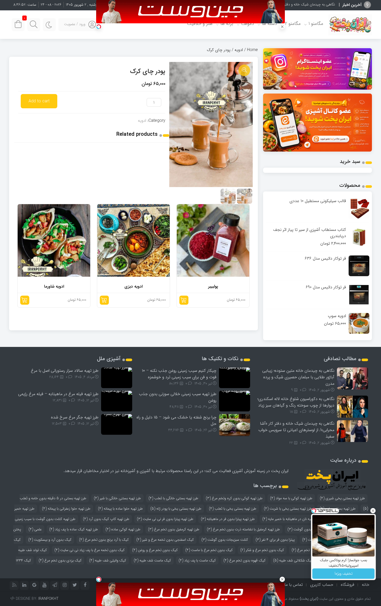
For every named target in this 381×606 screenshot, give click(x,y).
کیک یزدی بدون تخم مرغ (60, 560)
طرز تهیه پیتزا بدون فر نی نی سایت (165, 519)
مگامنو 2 (293, 23)
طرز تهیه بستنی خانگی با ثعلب (173, 498)
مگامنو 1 (315, 23)
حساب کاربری (321, 584)
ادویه (239, 50)
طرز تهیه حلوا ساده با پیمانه (120, 508)
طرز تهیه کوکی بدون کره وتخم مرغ (234, 498)
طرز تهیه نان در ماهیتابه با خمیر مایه (291, 519)
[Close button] (373, 510)
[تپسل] (98, 26)
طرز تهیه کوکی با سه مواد (291, 498)
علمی (35, 529)
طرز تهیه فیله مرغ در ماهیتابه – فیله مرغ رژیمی (58, 394)
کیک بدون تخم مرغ (309, 550)
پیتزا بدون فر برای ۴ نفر (275, 540)
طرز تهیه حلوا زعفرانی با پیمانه (66, 508)
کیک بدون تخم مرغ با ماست (209, 550)
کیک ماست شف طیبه (152, 560)
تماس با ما (293, 584)
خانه (365, 584)
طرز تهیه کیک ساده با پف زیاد (73, 529)
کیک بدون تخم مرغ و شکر (262, 550)
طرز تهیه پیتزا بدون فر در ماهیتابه (228, 519)
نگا (333, 4)
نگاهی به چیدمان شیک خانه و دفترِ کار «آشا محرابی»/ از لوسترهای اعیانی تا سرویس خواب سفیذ (296, 430)
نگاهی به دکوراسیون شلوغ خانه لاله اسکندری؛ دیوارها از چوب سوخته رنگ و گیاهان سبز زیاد (295, 402)
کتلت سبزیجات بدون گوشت (224, 540)
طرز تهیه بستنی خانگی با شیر (117, 498)
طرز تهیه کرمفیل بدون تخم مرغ (173, 529)
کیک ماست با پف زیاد (197, 560)
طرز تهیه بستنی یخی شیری (342, 498)
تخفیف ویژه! (343, 573)
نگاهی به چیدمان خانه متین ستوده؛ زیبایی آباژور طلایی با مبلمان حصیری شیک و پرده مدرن (298, 377)
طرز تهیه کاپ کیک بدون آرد (106, 519)
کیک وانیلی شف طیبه (107, 560)
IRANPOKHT (48, 599)
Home (252, 50)
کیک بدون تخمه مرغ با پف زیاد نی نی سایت (89, 550)
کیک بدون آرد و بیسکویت (50, 540)
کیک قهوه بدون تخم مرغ (244, 560)
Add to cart (39, 101)
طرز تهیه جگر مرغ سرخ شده (74, 417)
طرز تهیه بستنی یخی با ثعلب (232, 508)
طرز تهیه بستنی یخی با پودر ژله (175, 508)
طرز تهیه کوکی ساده (122, 529)
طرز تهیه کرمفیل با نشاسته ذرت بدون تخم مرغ (243, 529)
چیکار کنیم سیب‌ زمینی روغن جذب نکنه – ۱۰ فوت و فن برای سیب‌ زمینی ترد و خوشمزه (179, 373)
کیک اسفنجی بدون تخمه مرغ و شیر (165, 540)
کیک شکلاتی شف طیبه (293, 560)
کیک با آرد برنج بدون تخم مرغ (104, 540)
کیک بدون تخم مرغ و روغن (155, 550)
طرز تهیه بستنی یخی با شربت (288, 508)
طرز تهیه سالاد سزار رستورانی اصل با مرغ (64, 370)
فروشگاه (347, 584)
